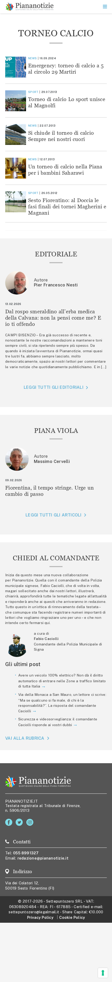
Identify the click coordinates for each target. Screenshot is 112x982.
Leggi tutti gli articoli (53, 515)
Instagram (30, 822)
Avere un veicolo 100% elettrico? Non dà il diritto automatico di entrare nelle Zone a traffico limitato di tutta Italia (62, 680)
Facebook (9, 822)
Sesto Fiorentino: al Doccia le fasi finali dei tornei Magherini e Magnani (67, 206)
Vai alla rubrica (25, 738)
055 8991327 (26, 853)
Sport (33, 91)
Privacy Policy (40, 917)
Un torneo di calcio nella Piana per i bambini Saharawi (65, 169)
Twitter (20, 822)
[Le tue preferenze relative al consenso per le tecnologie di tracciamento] (103, 973)
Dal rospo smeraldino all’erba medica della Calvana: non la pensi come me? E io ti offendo (53, 317)
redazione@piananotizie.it (43, 858)
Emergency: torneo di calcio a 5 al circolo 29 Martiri (66, 68)
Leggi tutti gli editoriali (53, 387)
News (32, 58)
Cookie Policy (72, 917)
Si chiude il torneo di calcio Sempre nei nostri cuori (61, 136)
